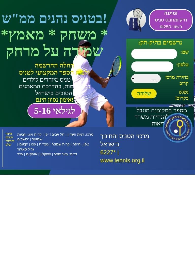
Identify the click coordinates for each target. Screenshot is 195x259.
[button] (54, 110)
